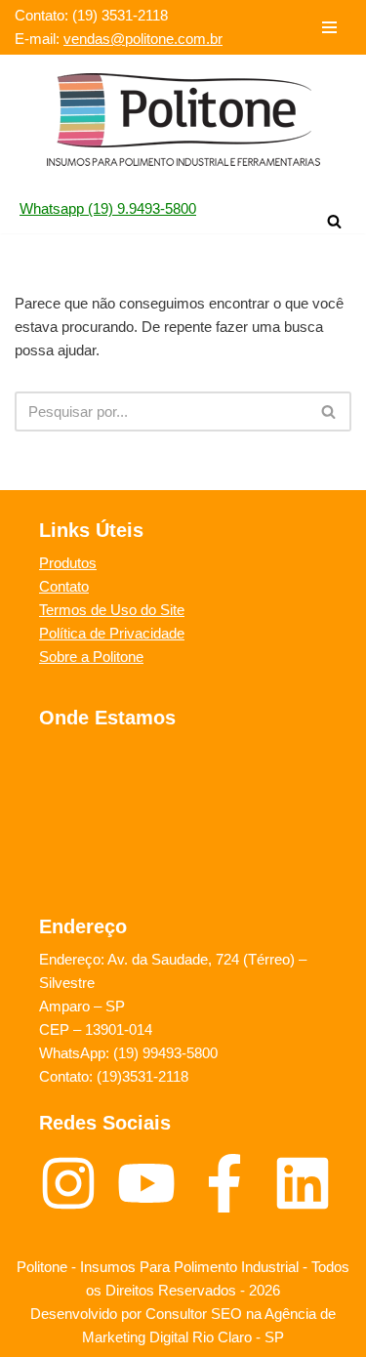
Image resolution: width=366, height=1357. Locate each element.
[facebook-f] (234, 1183)
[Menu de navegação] (329, 27)
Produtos (68, 563)
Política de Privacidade (111, 633)
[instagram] (78, 1183)
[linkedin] (307, 1183)
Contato (64, 586)
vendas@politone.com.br (143, 38)
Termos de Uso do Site (111, 609)
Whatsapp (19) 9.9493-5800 (108, 208)
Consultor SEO (193, 1313)
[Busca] (334, 221)
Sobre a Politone (91, 656)
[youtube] (156, 1183)
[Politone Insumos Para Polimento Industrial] (183, 119)
